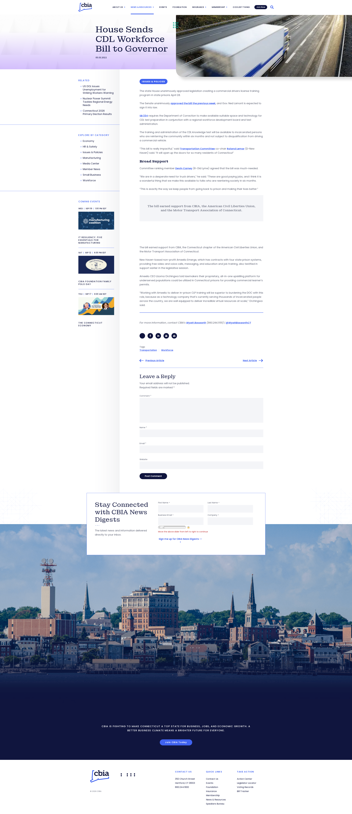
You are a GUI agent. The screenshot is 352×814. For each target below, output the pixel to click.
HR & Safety (90, 146)
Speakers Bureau (215, 803)
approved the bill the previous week (192, 103)
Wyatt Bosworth (196, 322)
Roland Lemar (235, 148)
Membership (218, 7)
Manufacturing (92, 158)
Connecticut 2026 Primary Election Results (97, 112)
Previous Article (154, 360)
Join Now (260, 7)
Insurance (198, 7)
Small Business (92, 174)
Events (163, 7)
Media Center (91, 163)
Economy (88, 141)
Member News (91, 169)
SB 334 (144, 115)
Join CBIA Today (176, 742)
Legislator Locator (246, 783)
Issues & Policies (93, 152)
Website (143, 459)
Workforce (167, 350)
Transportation (148, 350)
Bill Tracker (243, 791)
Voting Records (245, 787)
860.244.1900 (182, 787)
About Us (117, 7)
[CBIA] (85, 7)
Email (143, 443)
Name (143, 427)
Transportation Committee (197, 148)
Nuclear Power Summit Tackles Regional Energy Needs (97, 102)
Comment (145, 395)
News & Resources (141, 7)
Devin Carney (183, 168)
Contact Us (212, 778)
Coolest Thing (241, 7)
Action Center (244, 778)
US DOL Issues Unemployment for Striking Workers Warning (98, 90)
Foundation (180, 7)
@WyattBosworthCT (238, 322)
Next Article (250, 360)
